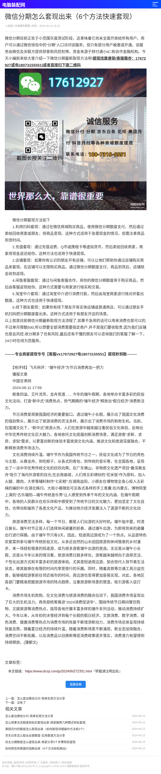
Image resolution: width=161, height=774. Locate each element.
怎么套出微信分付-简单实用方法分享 (41, 698)
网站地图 (67, 762)
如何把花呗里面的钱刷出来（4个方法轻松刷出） (37, 748)
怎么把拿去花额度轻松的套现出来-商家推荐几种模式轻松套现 (45, 722)
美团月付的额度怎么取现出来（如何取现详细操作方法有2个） (45, 729)
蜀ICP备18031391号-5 (24, 766)
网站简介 (55, 762)
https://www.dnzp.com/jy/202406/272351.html (58, 671)
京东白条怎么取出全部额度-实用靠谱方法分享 (35, 735)
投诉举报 (7, 762)
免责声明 (31, 762)
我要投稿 (76, 684)
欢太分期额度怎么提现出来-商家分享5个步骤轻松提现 (40, 742)
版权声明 (19, 762)
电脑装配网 (13, 5)
